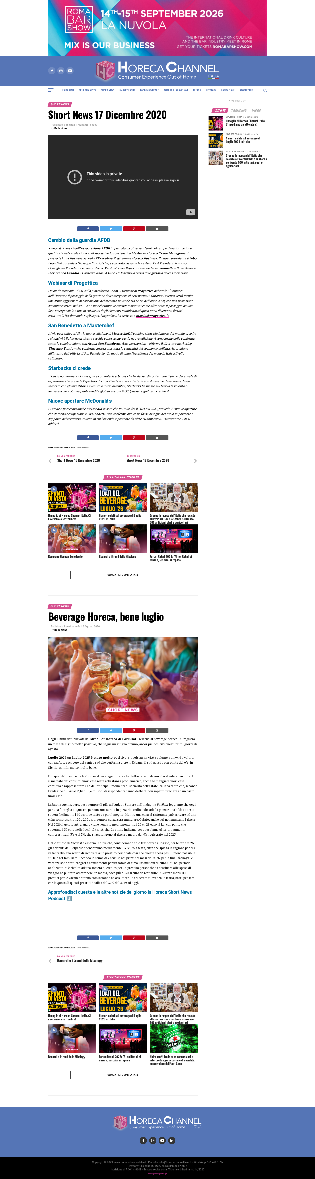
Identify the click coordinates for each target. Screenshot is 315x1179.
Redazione (60, 128)
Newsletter (246, 90)
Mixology (211, 90)
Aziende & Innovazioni (176, 90)
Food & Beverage (149, 90)
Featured (84, 447)
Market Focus (127, 90)
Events (197, 90)
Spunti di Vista (87, 90)
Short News (107, 90)
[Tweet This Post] (111, 228)
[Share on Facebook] (88, 228)
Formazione (227, 90)
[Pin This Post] (134, 228)
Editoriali (68, 90)
